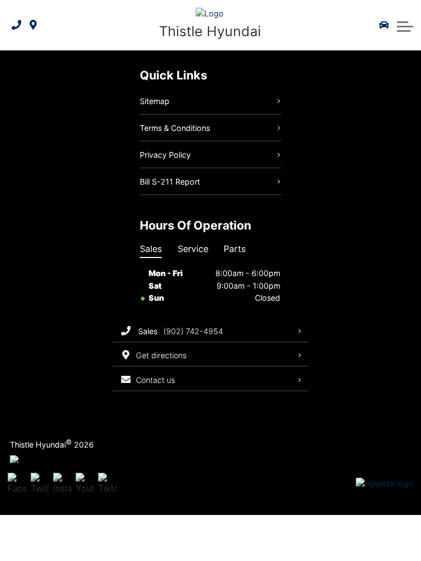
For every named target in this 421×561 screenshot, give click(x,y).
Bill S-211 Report (170, 181)
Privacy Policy (165, 154)
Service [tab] (193, 248)
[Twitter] (40, 484)
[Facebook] (17, 484)
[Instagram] (62, 484)
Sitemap (154, 101)
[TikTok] (107, 484)
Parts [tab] (235, 248)
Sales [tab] (151, 248)
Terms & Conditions (175, 128)
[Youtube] (85, 484)
